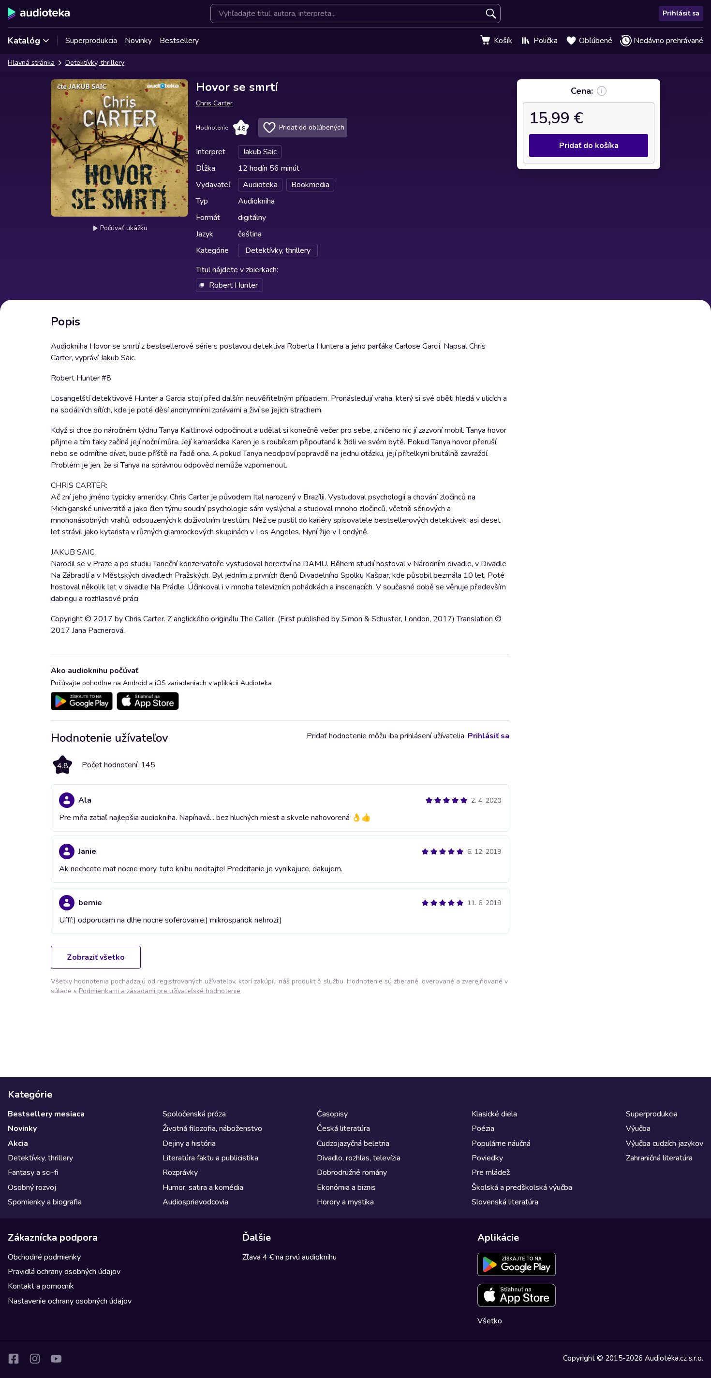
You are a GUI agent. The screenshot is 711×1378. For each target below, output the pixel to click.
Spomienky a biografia (45, 1202)
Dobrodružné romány (352, 1172)
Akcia (18, 1143)
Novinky (138, 40)
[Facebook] (13, 1358)
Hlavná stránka (31, 62)
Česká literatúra (343, 1128)
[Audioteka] (39, 13)
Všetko (489, 1321)
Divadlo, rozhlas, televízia (358, 1158)
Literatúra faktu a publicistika (210, 1158)
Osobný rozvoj (32, 1187)
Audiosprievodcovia (195, 1202)
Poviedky (487, 1158)
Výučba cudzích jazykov (664, 1143)
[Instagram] (35, 1358)
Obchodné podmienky (44, 1257)
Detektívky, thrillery (94, 62)
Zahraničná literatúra (659, 1158)
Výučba (638, 1128)
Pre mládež (491, 1172)
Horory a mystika (345, 1202)
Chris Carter (214, 103)
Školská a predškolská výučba (522, 1187)
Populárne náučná (501, 1143)
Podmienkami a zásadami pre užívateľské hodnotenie (159, 991)
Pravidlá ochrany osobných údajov (64, 1271)
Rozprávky (180, 1172)
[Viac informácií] (602, 91)
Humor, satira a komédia (203, 1187)
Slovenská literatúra (505, 1202)
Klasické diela (494, 1114)
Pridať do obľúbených (311, 127)
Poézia (483, 1128)
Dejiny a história (189, 1143)
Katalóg (24, 40)
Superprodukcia (91, 40)
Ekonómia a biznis (346, 1187)
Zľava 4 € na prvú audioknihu (289, 1257)
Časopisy (332, 1114)
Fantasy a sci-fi (33, 1172)
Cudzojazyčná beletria (353, 1143)
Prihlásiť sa (681, 13)
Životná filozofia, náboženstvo (212, 1128)
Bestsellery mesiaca (46, 1114)
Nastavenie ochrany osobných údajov (70, 1301)
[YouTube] (56, 1358)
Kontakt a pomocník (41, 1286)
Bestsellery (179, 40)
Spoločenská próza (194, 1114)
